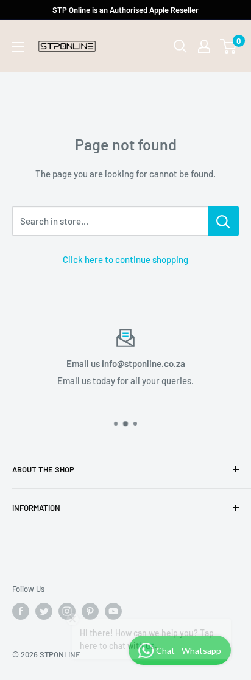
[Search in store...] (223, 221)
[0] (228, 46)
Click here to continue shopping (125, 259)
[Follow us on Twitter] (43, 611)
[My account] (204, 46)
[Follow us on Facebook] (20, 611)
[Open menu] (18, 47)
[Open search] (180, 46)
